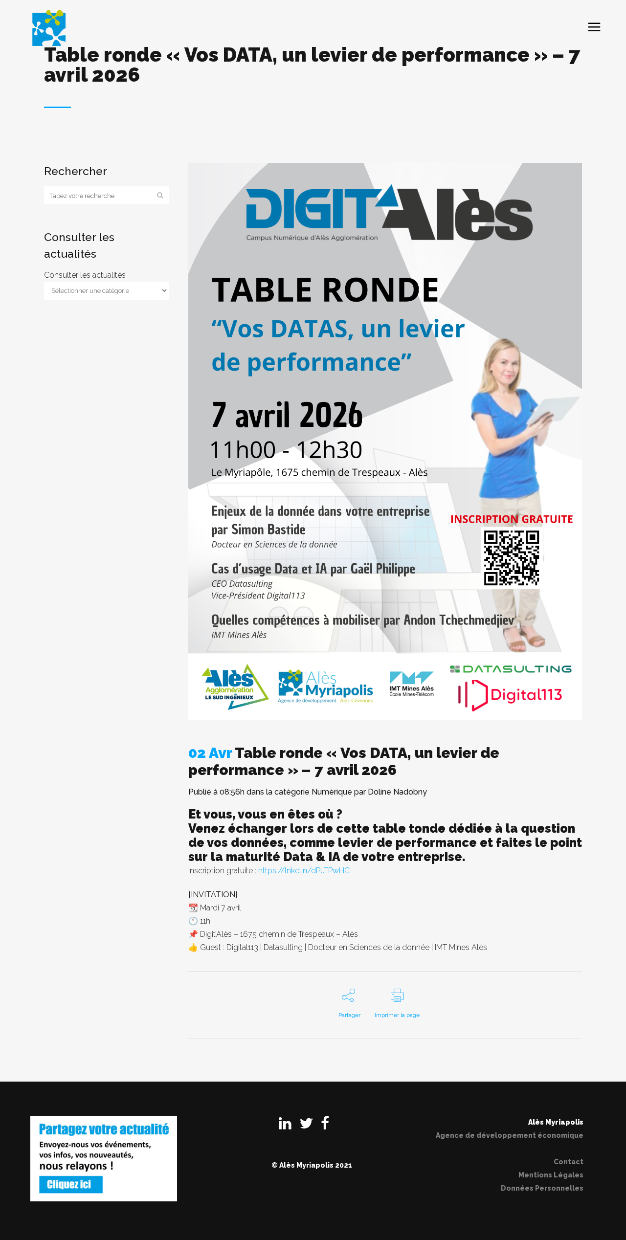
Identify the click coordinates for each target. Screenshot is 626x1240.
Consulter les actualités (85, 275)
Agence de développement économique (509, 1135)
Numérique (332, 792)
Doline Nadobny (397, 792)
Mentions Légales (550, 1175)
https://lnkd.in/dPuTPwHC (304, 870)
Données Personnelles (542, 1188)
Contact (568, 1162)
